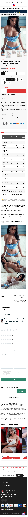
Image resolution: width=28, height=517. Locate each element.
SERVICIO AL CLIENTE (6, 485)
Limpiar (2, 85)
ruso (3, 82)
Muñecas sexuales (8, 14)
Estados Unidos (10, 79)
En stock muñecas (17, 14)
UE (16, 79)
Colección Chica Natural (6, 413)
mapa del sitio (22, 513)
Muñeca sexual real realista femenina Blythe (11, 454)
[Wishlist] (20, 429)
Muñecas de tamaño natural (15, 419)
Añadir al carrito (16, 91)
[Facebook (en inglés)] (2, 500)
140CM (3, 74)
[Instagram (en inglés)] (5, 500)
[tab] (2, 130)
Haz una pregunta (21, 390)
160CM (19, 74)
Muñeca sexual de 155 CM (16, 405)
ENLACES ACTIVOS (6, 480)
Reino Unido (7, 82)
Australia (3, 79)
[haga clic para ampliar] (14, 33)
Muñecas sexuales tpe (20, 418)
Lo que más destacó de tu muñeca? (9, 346)
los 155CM (14, 74)
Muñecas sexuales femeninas (15, 410)
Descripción (8, 131)
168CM (23, 74)
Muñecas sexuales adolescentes (8, 418)
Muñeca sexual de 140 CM (19, 404)
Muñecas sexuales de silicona (18, 417)
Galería (2, 131)
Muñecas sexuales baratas (16, 409)
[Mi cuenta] (22, 8)
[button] (25, 8)
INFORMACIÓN (5, 482)
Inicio (2, 14)
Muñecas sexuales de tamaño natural (17, 412)
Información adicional (17, 131)
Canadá (20, 79)
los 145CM (8, 74)
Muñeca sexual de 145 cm (5, 405)
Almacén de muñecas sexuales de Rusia (13, 416)
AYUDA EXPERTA (5, 488)
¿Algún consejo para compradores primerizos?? (12, 350)
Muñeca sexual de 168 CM (13, 407)
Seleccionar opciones (11, 458)
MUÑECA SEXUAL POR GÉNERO (10, 414)
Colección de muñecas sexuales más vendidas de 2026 (13, 407)
